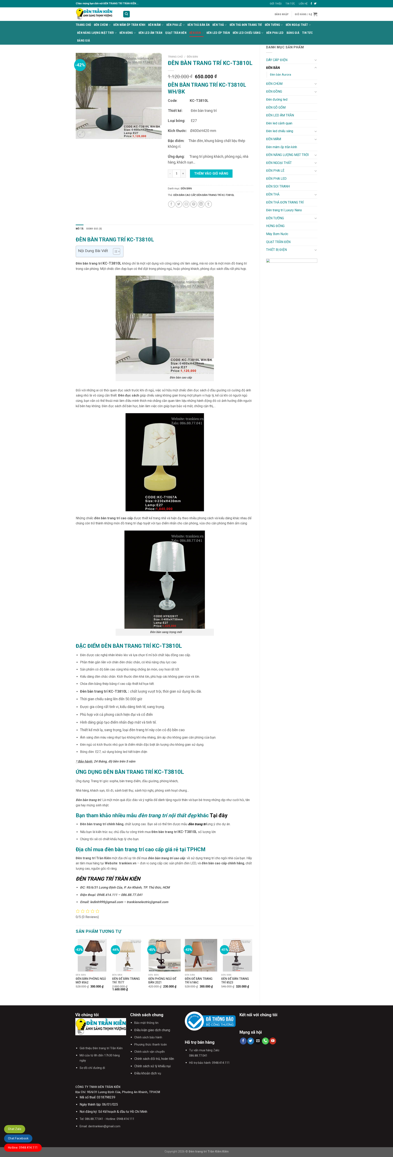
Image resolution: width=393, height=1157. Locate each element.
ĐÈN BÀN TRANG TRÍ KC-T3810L (215, 195)
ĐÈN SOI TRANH (278, 186)
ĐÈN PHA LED (275, 33)
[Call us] (265, 1041)
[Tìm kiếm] (126, 14)
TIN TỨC (307, 33)
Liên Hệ (303, 3)
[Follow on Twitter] (315, 3)
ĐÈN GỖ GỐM (276, 107)
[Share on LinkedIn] (201, 204)
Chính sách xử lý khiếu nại (152, 1066)
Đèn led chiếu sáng (247, 33)
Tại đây (218, 815)
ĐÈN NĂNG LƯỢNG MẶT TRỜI (95, 33)
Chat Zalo (14, 1129)
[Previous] (76, 969)
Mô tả (80, 228)
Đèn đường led (276, 99)
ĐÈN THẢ (218, 25)
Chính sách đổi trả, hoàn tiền (154, 1059)
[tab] (80, 229)
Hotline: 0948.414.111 (23, 1147)
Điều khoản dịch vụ (147, 1073)
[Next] (253, 969)
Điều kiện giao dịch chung (152, 1030)
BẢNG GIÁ (293, 33)
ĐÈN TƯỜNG (272, 25)
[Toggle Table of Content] (114, 251)
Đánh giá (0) (94, 228)
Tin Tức (290, 3)
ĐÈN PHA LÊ (174, 25)
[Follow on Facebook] (311, 3)
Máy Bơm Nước (277, 234)
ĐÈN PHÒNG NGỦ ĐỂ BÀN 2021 (162, 980)
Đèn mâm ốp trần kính (129, 25)
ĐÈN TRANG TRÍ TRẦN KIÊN (108, 879)
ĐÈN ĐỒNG (126, 33)
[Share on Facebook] (171, 204)
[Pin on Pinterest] (193, 204)
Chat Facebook (18, 1138)
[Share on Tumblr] (208, 204)
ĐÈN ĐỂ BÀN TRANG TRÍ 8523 (235, 980)
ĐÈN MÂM (154, 25)
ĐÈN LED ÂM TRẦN (150, 33)
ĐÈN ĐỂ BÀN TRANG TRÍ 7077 (126, 980)
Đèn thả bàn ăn (198, 25)
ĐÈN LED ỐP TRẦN (218, 33)
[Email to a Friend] (186, 204)
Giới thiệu (276, 3)
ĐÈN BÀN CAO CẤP (184, 195)
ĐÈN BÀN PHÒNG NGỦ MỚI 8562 (91, 980)
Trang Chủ (83, 25)
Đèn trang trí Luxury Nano (284, 210)
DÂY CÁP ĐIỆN (276, 60)
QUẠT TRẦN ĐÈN (175, 33)
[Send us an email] (258, 1041)
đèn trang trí (197, 824)
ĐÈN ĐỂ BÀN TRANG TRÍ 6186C (198, 980)
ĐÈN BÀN (195, 33)
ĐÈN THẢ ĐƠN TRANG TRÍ (246, 25)
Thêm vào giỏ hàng (211, 173)
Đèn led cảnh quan (279, 123)
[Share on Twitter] (178, 204)
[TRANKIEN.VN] (96, 14)
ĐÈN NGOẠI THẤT (297, 25)
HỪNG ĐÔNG (275, 226)
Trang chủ (175, 56)
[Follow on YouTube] (272, 1041)
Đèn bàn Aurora (280, 74)
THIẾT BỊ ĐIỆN (276, 250)
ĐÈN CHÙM (101, 25)
